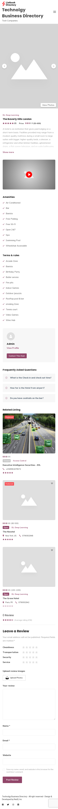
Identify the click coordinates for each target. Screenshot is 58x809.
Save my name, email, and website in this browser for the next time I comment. (29, 770)
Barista (9, 213)
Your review (9, 685)
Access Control (19, 461)
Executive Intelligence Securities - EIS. (22, 465)
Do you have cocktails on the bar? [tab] (27, 398)
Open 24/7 (11, 229)
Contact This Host (17, 356)
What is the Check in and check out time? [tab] (30, 377)
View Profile (13, 348)
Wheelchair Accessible (16, 245)
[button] (4, 66)
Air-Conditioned (13, 202)
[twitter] (8, 804)
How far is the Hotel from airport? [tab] (27, 388)
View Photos (48, 105)
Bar (7, 208)
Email (6, 740)
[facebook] (3, 804)
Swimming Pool (13, 240)
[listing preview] (29, 433)
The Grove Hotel (11, 598)
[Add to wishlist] (52, 418)
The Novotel (9, 531)
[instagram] (13, 804)
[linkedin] (18, 804)
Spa (8, 235)
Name (6, 726)
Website (7, 755)
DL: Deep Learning (11, 115)
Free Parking (12, 219)
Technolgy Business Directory (22, 13)
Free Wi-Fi (11, 224)
